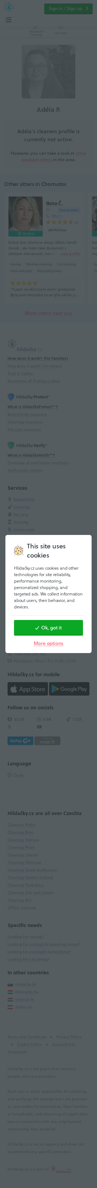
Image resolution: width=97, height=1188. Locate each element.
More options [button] (49, 643)
